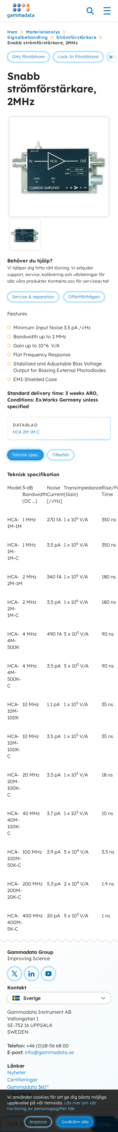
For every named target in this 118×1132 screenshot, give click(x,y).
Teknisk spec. (25, 454)
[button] (110, 57)
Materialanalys (43, 32)
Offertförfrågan (84, 296)
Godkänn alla (75, 1121)
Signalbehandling (27, 37)
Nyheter (16, 1072)
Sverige (32, 998)
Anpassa (38, 1121)
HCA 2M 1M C (26, 432)
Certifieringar (22, 1080)
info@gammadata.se (49, 1052)
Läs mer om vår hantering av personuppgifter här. (51, 1105)
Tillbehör (60, 454)
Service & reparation (33, 296)
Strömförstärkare (76, 37)
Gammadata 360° (28, 1087)
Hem (12, 32)
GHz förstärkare (28, 56)
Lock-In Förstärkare (78, 56)
